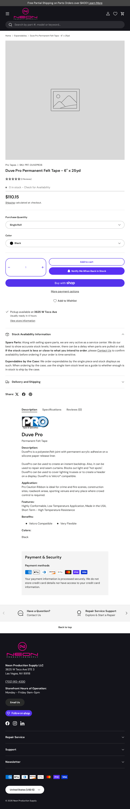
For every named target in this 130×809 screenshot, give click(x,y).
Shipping (10, 202)
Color (8, 235)
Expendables (20, 36)
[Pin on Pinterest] (30, 394)
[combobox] (65, 24)
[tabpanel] (65, 481)
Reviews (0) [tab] (74, 409)
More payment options (65, 291)
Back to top (65, 627)
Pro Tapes (10, 164)
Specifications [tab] (51, 409)
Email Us (15, 702)
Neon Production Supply (24, 800)
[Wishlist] (115, 13)
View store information (22, 320)
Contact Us (104, 350)
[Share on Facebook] (23, 394)
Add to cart (86, 261)
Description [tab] (29, 409)
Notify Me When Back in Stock (88, 271)
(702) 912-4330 (15, 681)
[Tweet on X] (17, 394)
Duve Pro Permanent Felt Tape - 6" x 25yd (50, 36)
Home (8, 36)
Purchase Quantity (16, 217)
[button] (122, 13)
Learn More (95, 3)
